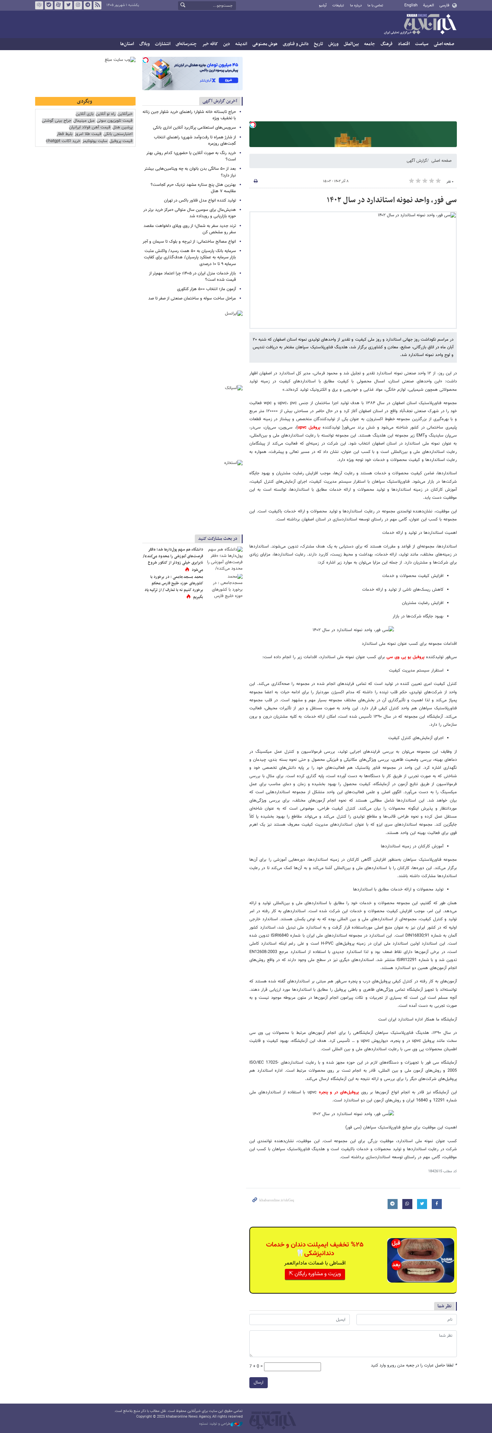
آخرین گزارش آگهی (219, 101)
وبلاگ (144, 44)
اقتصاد (404, 44)
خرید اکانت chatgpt (63, 141)
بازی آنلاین (85, 114)
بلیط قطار (65, 134)
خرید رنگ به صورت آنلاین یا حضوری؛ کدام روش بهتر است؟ (191, 156)
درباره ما (356, 5)
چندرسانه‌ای (186, 44)
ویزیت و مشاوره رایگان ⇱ (315, 1274)
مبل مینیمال (84, 121)
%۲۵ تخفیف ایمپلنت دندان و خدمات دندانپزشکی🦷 (314, 1249)
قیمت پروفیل (121, 141)
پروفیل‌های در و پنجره (339, 1092)
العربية (428, 5)
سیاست (421, 44)
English (411, 5)
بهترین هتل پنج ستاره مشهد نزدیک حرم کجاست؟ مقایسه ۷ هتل (193, 188)
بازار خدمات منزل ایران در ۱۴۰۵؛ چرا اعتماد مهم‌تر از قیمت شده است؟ (192, 276)
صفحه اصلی (444, 44)
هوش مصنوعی (264, 44)
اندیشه (241, 44)
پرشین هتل (122, 127)
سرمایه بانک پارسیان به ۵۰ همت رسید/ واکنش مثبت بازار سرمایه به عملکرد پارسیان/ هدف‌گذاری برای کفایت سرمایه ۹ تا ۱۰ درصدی (190, 257)
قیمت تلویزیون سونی (115, 121)
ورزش (333, 44)
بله (49, 5)
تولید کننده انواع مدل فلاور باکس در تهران (200, 200)
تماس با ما (375, 5)
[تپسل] (252, 124)
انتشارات (162, 44)
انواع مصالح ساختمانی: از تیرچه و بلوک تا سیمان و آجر (189, 241)
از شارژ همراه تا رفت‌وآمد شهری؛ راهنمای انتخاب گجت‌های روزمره (195, 140)
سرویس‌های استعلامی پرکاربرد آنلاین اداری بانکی (194, 127)
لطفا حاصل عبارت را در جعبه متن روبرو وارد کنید (414, 1365)
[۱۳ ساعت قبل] (224, 586)
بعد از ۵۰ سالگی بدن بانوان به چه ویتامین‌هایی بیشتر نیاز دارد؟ (190, 171)
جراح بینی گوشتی (56, 121)
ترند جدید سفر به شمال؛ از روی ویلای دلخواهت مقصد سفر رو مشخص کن (190, 229)
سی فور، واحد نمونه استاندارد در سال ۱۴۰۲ (392, 200)
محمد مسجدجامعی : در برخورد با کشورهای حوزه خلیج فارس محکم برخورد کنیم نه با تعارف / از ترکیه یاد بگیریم (174, 587)
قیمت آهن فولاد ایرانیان (89, 127)
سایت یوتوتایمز (94, 141)
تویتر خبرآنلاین (68, 5)
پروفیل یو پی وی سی (405, 657)
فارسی (444, 5)
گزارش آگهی (417, 160)
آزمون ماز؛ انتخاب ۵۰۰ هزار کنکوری (206, 289)
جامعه (369, 44)
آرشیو (323, 5)
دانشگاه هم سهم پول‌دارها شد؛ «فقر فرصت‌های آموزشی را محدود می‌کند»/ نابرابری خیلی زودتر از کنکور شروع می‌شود (173, 559)
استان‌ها (127, 44)
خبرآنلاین (420, 24)
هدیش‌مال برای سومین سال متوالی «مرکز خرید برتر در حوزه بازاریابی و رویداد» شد (189, 213)
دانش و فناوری (296, 44)
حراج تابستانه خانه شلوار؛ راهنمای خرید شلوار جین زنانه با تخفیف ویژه (189, 115)
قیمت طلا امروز (88, 134)
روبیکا (39, 5)
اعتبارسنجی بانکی (118, 134)
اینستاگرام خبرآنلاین (78, 5)
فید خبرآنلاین (97, 5)
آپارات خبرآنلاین (59, 5)
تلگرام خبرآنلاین (88, 5)
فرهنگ (387, 44)
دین (226, 44)
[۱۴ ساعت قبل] (224, 559)
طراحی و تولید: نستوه (215, 1424)
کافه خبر (210, 44)
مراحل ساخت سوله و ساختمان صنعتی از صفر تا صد (192, 298)
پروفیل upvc (309, 427)
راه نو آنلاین (105, 114)
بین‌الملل (351, 44)
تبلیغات (338, 5)
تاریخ (318, 44)
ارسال (258, 1382)
